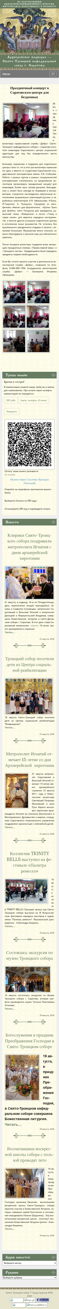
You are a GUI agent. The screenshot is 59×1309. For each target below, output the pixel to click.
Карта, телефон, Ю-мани (34, 400)
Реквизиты (11, 411)
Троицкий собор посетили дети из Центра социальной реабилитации (29, 664)
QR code (10, 400)
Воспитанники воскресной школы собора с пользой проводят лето (29, 1154)
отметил (34, 625)
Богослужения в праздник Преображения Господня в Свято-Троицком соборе (29, 1041)
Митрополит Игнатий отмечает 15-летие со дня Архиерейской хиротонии (29, 759)
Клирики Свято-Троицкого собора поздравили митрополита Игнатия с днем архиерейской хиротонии (29, 547)
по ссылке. (10, 474)
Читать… (10, 632)
